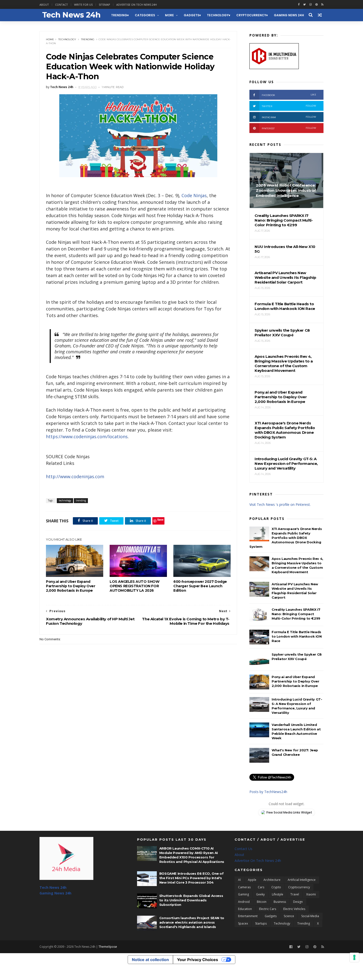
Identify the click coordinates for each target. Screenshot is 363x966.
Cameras (244, 887)
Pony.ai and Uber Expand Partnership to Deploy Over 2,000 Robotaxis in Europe (70, 586)
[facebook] (299, 4)
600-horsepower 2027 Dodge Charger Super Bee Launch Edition (200, 586)
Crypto (276, 887)
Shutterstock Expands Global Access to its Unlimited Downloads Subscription (191, 900)
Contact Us (243, 848)
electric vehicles (294, 909)
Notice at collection (150, 959)
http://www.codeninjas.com (75, 476)
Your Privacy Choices (197, 959)
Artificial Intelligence (302, 880)
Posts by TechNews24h (268, 791)
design (298, 902)
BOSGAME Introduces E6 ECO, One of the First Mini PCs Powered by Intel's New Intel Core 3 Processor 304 (191, 877)
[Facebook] (290, 947)
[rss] (322, 4)
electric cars (267, 909)
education (245, 909)
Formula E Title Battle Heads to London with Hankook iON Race (297, 636)
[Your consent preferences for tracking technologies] (354, 957)
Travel (294, 894)
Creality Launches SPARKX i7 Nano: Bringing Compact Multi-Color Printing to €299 (296, 613)
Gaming (243, 894)
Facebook (289, 94)
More (169, 15)
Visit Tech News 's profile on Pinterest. (280, 504)
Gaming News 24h (289, 15)
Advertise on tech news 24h (136, 4)
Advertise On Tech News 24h (258, 860)
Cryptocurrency (251, 15)
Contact (61, 4)
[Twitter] (299, 947)
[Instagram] (310, 4)
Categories (145, 15)
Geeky (260, 894)
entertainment (248, 916)
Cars (261, 887)
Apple (252, 880)
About (44, 4)
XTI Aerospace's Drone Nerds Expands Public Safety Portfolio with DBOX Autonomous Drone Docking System (285, 538)
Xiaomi (311, 894)
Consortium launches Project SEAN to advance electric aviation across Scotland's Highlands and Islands (191, 922)
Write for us (83, 4)
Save (160, 519)
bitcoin (261, 902)
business (280, 902)
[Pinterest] (316, 4)
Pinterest (289, 128)
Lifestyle (277, 894)
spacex (243, 923)
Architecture (272, 880)
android (244, 902)
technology (218, 15)
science (289, 916)
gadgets (191, 15)
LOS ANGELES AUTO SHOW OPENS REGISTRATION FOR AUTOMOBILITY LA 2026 (135, 586)
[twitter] (304, 4)
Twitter (289, 106)
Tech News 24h (53, 887)
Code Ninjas (194, 195)
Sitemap (104, 4)
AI (239, 880)
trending (119, 15)
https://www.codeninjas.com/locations (87, 436)
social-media (310, 916)
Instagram (289, 117)
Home (50, 39)
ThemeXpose (108, 947)
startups (261, 923)
